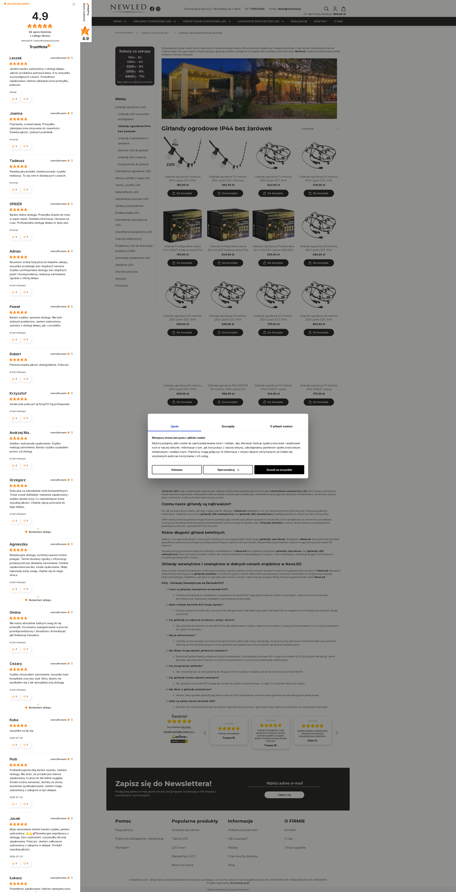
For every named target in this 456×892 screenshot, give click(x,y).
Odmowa (176, 469)
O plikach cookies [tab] (281, 426)
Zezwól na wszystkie (279, 469)
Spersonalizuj (226, 469)
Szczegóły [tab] (228, 426)
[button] (5, 3)
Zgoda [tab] (175, 426)
